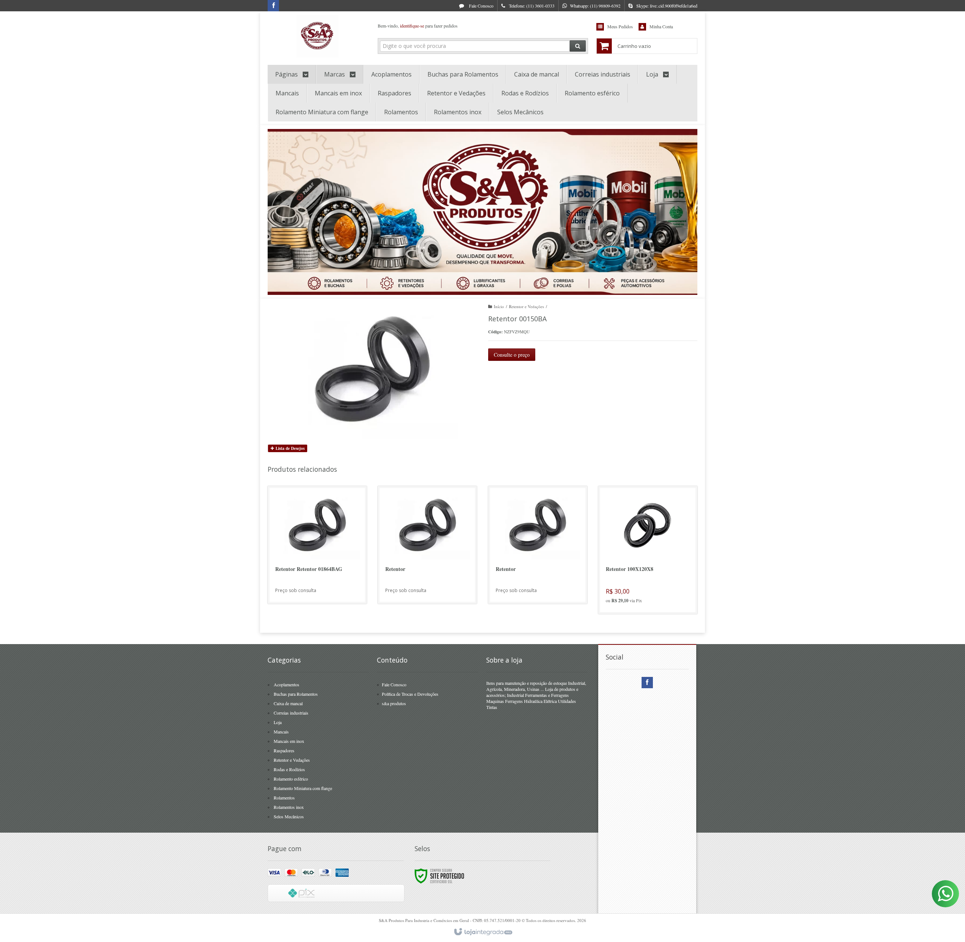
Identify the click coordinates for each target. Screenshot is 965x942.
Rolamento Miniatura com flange (303, 788)
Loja (278, 722)
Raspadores (284, 750)
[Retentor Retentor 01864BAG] (317, 545)
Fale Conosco (480, 6)
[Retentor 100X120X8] (647, 550)
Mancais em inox (289, 741)
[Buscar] (578, 46)
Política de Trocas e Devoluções (410, 694)
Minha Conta (661, 26)
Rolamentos (284, 798)
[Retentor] (427, 545)
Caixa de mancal (288, 703)
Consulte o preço (512, 354)
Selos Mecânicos (289, 816)
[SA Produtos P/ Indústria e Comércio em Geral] (317, 36)
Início (499, 306)
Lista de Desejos (289, 448)
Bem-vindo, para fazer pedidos (418, 26)
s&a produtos (394, 703)
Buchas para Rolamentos (296, 694)
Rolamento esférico (291, 779)
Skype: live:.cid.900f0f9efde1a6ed (666, 6)
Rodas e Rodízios (289, 769)
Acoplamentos (286, 684)
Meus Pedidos (620, 26)
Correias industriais (291, 713)
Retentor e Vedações (526, 306)
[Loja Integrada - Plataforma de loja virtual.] (482, 932)
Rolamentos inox (289, 807)
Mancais (281, 732)
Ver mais (321, 568)
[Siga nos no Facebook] (273, 6)
